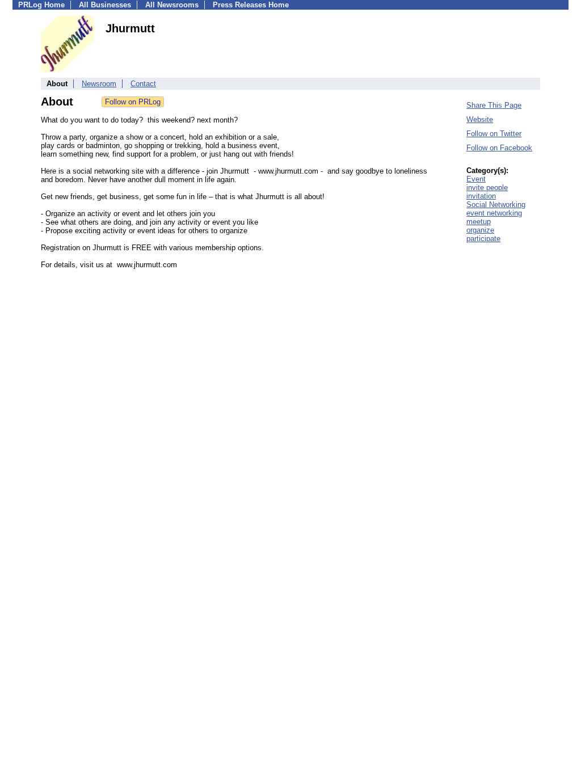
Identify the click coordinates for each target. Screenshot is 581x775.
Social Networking (495, 204)
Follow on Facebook (499, 148)
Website (479, 119)
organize (480, 230)
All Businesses (105, 5)
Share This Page (493, 105)
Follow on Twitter (493, 133)
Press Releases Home (251, 5)
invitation (481, 196)
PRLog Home (41, 5)
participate (483, 238)
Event (476, 179)
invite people (487, 187)
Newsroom (99, 83)
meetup (478, 221)
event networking (494, 213)
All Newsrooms (172, 5)
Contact (143, 83)
